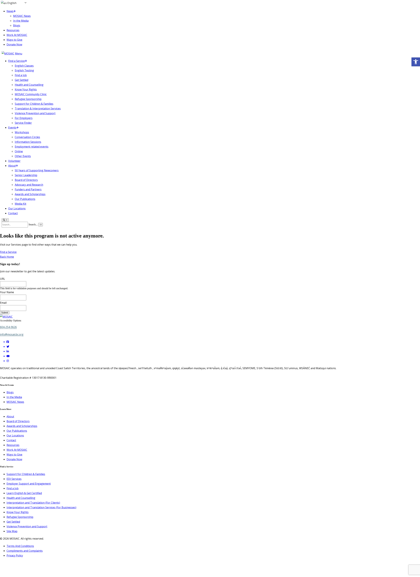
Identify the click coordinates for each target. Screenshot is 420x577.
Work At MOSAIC (17, 35)
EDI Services (14, 479)
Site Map (12, 531)
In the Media (21, 20)
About (12, 165)
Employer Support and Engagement (29, 483)
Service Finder (23, 123)
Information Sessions (28, 142)
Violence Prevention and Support (35, 113)
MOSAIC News (22, 16)
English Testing (24, 70)
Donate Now (14, 44)
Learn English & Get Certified (24, 493)
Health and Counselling (29, 85)
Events (12, 127)
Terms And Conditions (20, 546)
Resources (13, 30)
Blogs (16, 25)
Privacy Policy (15, 555)
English (11, 3)
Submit (4, 312)
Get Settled (21, 80)
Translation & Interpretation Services (38, 108)
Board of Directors (26, 180)
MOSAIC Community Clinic (31, 94)
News (10, 11)
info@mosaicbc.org (11, 334)
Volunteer (14, 161)
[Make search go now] (40, 224)
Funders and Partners (28, 189)
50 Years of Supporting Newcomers (37, 170)
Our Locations (17, 208)
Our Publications (25, 199)
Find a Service (16, 61)
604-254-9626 (8, 327)
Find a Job (21, 75)
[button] (415, 61)
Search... (33, 224)
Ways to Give (14, 40)
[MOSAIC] (8, 53)
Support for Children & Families (34, 104)
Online (19, 151)
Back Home (7, 257)
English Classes (24, 65)
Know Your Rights (26, 89)
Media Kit (20, 204)
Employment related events (31, 146)
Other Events (23, 156)
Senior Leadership (26, 175)
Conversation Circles (27, 137)
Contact (13, 213)
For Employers (23, 118)
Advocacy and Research (29, 184)
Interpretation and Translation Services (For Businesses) (41, 507)
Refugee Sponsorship (28, 99)
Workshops (22, 132)
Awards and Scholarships (30, 194)
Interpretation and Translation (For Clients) (33, 502)
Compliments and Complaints (25, 551)
